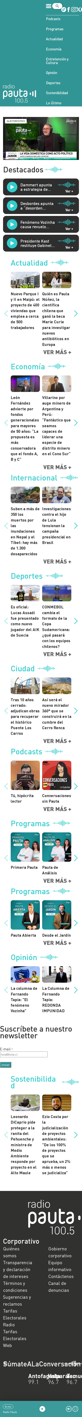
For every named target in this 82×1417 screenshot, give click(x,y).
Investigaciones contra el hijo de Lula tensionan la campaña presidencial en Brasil (56, 525)
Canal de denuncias (58, 1286)
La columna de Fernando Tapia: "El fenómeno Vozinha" (24, 999)
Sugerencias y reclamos (17, 1300)
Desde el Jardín (56, 935)
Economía (53, 49)
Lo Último (53, 103)
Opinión (51, 72)
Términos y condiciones (15, 1286)
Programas (55, 29)
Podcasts (53, 18)
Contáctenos (61, 1276)
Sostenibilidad (57, 93)
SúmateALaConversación (30, 1363)
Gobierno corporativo (60, 1252)
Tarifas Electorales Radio (14, 1317)
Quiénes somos (11, 1252)
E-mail (5, 1049)
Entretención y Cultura (57, 61)
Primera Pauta (24, 867)
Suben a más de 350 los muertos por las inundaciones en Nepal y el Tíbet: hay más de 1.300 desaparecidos (25, 531)
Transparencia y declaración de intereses (17, 1269)
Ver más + (57, 352)
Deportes (53, 83)
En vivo (8, 1406)
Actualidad (54, 39)
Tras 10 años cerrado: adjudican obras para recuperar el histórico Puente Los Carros (25, 716)
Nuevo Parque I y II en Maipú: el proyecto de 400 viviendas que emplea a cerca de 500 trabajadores (25, 310)
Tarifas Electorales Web (14, 1338)
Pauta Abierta (23, 935)
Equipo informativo (59, 1266)
